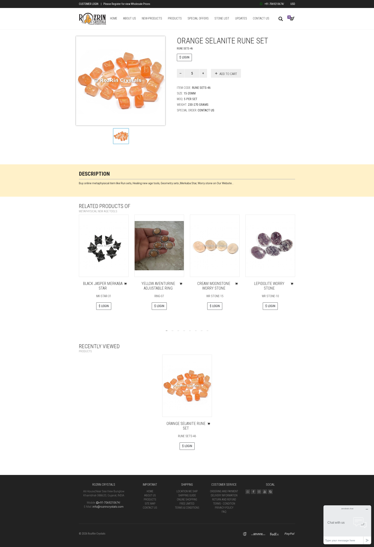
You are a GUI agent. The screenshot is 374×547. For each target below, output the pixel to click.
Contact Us (206, 110)
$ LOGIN (184, 57)
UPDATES (241, 18)
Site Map (150, 503)
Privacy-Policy (224, 507)
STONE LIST (221, 18)
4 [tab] (184, 330)
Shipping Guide (187, 495)
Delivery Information (224, 495)
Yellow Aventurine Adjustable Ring (158, 286)
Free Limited (187, 503)
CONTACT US (261, 18)
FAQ (224, 511)
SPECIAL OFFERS (198, 18)
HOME (113, 18)
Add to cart (228, 74)
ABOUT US (129, 18)
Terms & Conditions (187, 507)
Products (150, 499)
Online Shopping (187, 499)
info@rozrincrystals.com (108, 506)
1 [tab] (166, 330)
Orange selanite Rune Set (186, 426)
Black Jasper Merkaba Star (103, 286)
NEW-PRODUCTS (152, 18)
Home (150, 491)
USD (292, 3)
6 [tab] (196, 330)
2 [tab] (172, 330)
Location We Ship (187, 491)
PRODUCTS (175, 18)
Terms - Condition (224, 503)
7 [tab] (202, 330)
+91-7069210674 (274, 3)
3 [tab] (178, 330)
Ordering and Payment (224, 491)
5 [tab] (190, 330)
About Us (150, 495)
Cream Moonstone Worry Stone (213, 286)
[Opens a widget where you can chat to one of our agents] (347, 525)
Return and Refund (224, 499)
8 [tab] (207, 330)
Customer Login (88, 3)
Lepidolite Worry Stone (269, 286)
